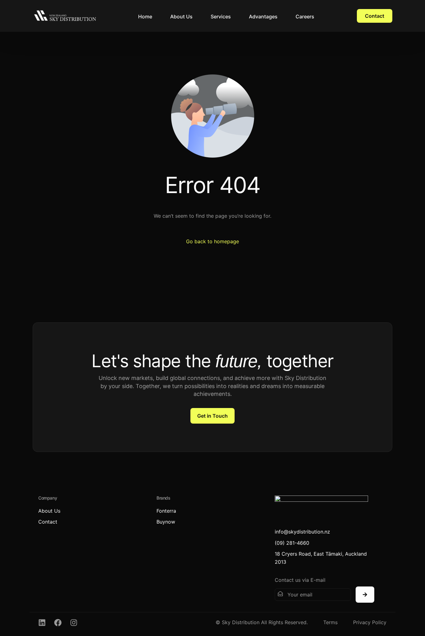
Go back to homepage (212, 241)
